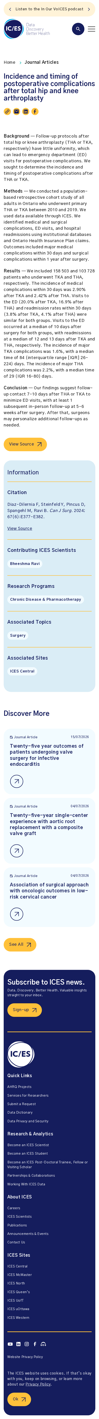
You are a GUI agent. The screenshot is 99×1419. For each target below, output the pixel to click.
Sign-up (21, 1010)
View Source (21, 444)
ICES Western (18, 1317)
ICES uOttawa (18, 1309)
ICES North (16, 1283)
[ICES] (27, 28)
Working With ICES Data (26, 1184)
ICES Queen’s (18, 1292)
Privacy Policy (38, 1384)
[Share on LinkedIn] (25, 111)
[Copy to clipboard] (7, 111)
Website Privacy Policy (25, 1357)
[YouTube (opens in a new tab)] (10, 1344)
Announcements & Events (28, 1234)
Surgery (18, 635)
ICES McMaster (19, 1275)
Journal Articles (42, 63)
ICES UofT (15, 1300)
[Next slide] (89, 9)
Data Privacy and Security (27, 1121)
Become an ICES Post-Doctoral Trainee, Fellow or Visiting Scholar (47, 1165)
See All (16, 945)
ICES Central (22, 671)
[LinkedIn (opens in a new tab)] (18, 1344)
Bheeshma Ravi (25, 564)
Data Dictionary (20, 1112)
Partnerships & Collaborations (31, 1175)
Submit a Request (21, 1104)
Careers (13, 1208)
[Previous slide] (10, 9)
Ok (15, 1399)
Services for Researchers (28, 1095)
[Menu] (83, 29)
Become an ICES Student (27, 1153)
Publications (17, 1225)
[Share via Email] (16, 111)
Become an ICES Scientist (28, 1145)
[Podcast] (43, 1344)
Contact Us (16, 1242)
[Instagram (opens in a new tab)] (26, 1344)
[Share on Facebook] (35, 111)
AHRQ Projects (19, 1087)
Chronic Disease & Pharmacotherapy (45, 599)
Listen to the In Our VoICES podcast (49, 9)
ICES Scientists (19, 1216)
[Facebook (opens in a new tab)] (35, 1344)
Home (9, 63)
